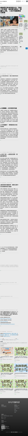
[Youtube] (20, 1)
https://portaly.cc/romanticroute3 (5, 318)
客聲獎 (15, 412)
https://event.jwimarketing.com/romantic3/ (7, 324)
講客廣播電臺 (16, 406)
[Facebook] (17, 1)
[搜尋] (27, 1)
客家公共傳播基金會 (3, 406)
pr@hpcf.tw (4, 418)
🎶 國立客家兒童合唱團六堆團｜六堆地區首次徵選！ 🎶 (21, 25)
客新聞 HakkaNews (7, 336)
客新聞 (15, 409)
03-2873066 (4, 417)
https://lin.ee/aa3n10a (4, 321)
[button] (0, 3)
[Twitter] (18, 1)
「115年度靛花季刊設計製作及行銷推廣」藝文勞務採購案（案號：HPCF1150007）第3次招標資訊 (21, 390)
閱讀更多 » (20, 28)
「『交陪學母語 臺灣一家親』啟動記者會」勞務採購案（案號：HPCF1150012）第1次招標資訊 (21, 357)
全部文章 (2, 345)
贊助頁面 (2, 422)
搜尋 (20, 46)
